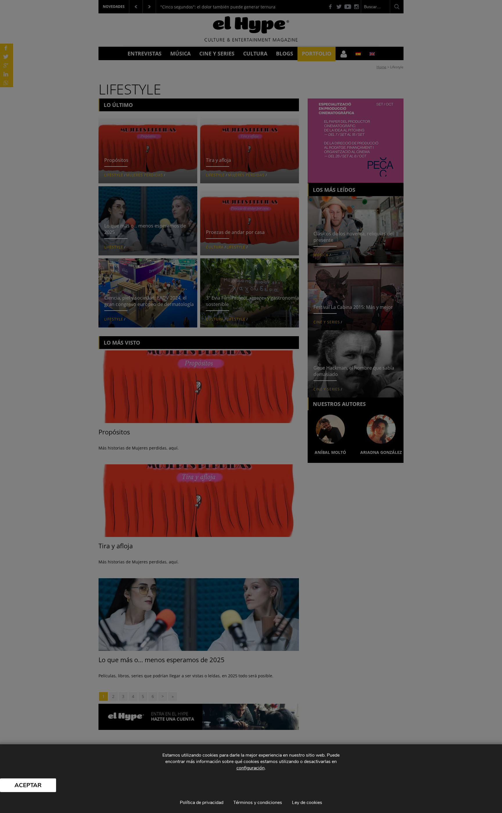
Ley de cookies (307, 802)
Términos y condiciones (257, 802)
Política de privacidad (201, 802)
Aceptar (28, 785)
